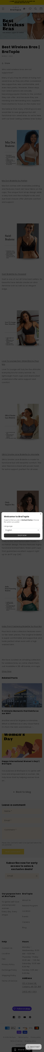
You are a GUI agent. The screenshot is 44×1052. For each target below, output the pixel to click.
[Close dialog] (41, 514)
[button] (22, 530)
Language (8, 526)
